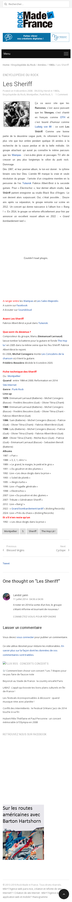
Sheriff (32, 531)
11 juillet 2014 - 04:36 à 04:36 (28, 599)
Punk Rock (45, 94)
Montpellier (33, 94)
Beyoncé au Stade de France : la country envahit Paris (33, 681)
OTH (62, 117)
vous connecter (25, 637)
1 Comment (62, 94)
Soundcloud (25, 309)
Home (6, 64)
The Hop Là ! (48, 531)
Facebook (22, 305)
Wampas (16, 155)
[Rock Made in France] (36, 19)
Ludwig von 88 (43, 126)
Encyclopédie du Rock (23, 64)
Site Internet (9, 384)
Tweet (6, 563)
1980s (51, 64)
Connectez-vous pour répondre (34, 616)
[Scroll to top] (64, 894)
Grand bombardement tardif (27, 508)
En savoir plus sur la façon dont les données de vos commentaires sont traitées (33, 650)
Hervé (47, 90)
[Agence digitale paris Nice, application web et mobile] (36, 37)
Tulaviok (26, 183)
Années (42, 64)
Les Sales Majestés (47, 301)
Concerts (42, 663)
